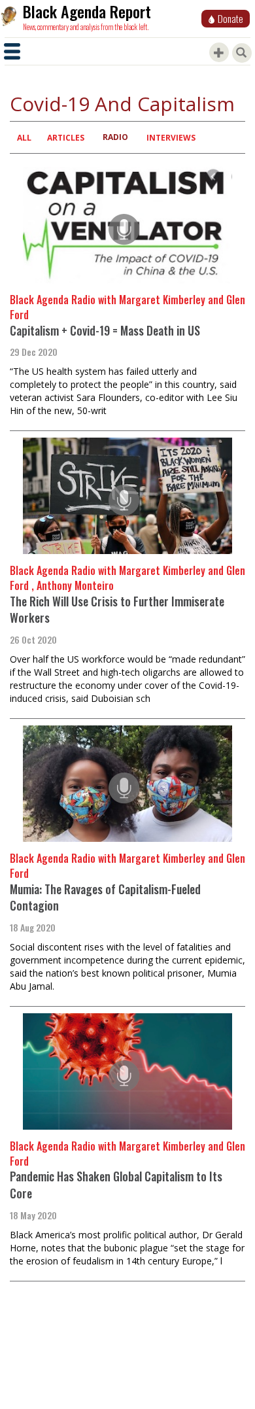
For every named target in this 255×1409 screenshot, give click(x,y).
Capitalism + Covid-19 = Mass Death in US (105, 330)
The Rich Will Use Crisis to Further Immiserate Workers (117, 610)
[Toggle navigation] (12, 51)
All (24, 137)
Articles (65, 137)
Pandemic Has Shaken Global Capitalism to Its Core (116, 1185)
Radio (115, 137)
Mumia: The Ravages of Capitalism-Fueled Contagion (105, 897)
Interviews (171, 137)
